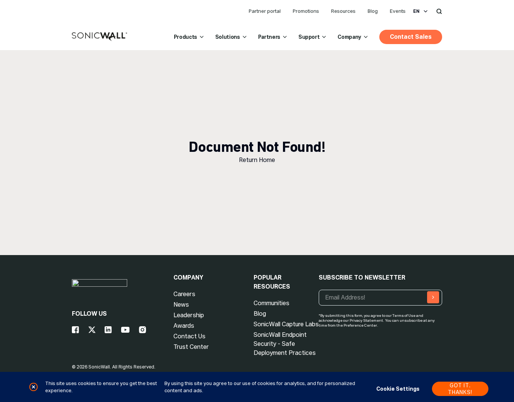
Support (309, 37)
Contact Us (189, 336)
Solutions (227, 37)
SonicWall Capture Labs (286, 324)
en (416, 11)
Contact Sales (411, 36)
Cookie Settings (398, 389)
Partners (269, 37)
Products (185, 37)
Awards (183, 325)
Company (349, 37)
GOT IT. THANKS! (460, 388)
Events (398, 11)
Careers (184, 294)
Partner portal (265, 11)
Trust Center (191, 346)
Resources (343, 11)
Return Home (257, 160)
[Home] (99, 36)
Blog (373, 11)
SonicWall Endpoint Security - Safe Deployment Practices (285, 343)
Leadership (188, 315)
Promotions (306, 11)
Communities (271, 303)
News (181, 304)
